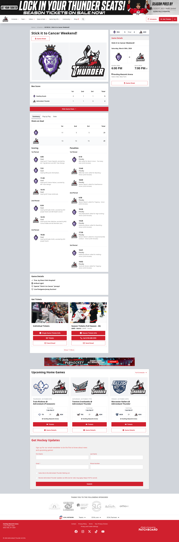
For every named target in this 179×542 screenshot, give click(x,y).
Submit (89, 484)
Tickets (51, 338)
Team (23, 19)
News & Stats (41, 19)
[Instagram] (82, 531)
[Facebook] (76, 531)
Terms (91, 524)
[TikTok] (96, 531)
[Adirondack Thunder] (5, 19)
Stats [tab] (55, 116)
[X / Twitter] (89, 531)
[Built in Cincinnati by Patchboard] (148, 529)
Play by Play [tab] (46, 116)
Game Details (51, 430)
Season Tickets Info (90, 333)
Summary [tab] (36, 116)
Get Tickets (167, 19)
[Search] (83, 19)
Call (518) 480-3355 (89, 338)
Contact (73, 524)
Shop (75, 19)
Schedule (14, 19)
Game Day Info (54, 19)
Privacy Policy (82, 524)
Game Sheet (41, 39)
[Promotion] (89, 7)
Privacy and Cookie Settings (89, 526)
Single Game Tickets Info (51, 333)
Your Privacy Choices (101, 524)
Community (66, 19)
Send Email (51, 343)
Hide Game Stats (68, 109)
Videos (31, 19)
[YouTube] (103, 531)
